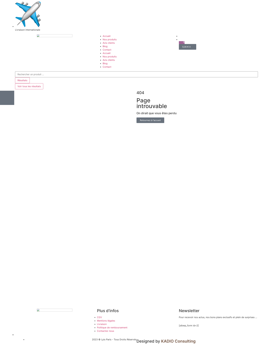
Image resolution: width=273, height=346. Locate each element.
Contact (107, 49)
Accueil (106, 36)
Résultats (22, 80)
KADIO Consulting (178, 341)
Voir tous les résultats (29, 86)
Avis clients (109, 42)
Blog (105, 46)
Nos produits (110, 39)
